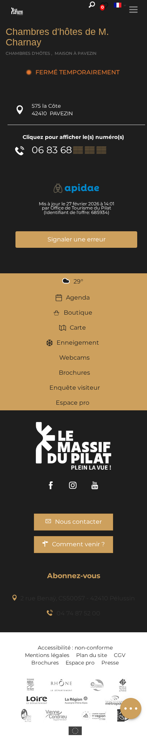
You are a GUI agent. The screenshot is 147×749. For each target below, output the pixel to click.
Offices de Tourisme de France (122, 685)
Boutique (78, 312)
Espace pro (72, 402)
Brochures (74, 372)
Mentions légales (47, 655)
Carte (78, 327)
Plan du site (91, 655)
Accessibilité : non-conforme (75, 648)
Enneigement (78, 342)
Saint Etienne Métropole (114, 700)
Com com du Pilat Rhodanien (96, 685)
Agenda (78, 297)
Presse (110, 663)
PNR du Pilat (26, 715)
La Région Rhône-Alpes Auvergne (76, 700)
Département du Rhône (61, 685)
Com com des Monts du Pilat (30, 685)
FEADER (94, 715)
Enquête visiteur (74, 387)
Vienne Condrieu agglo (56, 715)
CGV (120, 655)
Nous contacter (78, 521)
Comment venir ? (78, 544)
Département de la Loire (37, 700)
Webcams (74, 357)
